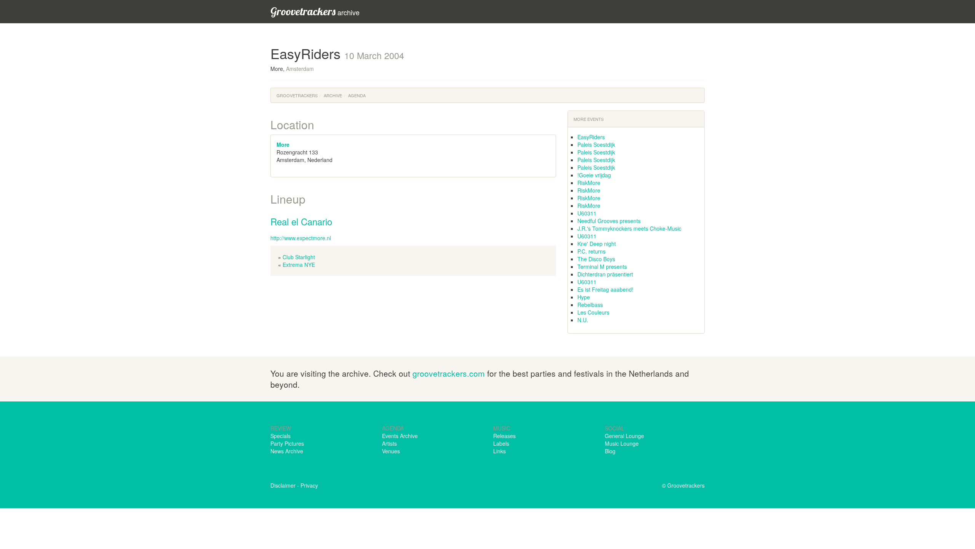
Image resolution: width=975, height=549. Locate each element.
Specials (280, 436)
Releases (504, 436)
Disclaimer (283, 485)
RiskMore (588, 182)
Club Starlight (299, 257)
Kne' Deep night (596, 243)
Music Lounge (622, 443)
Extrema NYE (299, 264)
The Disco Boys (596, 259)
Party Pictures (287, 443)
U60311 (586, 213)
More (283, 144)
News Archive (286, 451)
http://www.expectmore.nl (300, 238)
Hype (583, 297)
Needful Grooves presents (609, 221)
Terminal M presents (602, 266)
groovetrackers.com (448, 373)
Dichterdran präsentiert (605, 274)
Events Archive (400, 436)
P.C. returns (591, 251)
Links (499, 451)
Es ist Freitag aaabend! (605, 289)
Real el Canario (301, 221)
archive (315, 11)
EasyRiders (591, 137)
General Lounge (624, 436)
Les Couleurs (593, 312)
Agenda (357, 95)
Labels (501, 443)
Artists (389, 443)
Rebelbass (590, 304)
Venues (391, 451)
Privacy (309, 485)
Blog (610, 451)
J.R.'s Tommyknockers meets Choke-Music (629, 228)
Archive (333, 95)
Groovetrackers (297, 95)
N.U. (582, 320)
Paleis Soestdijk (596, 144)
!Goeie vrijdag (594, 175)
